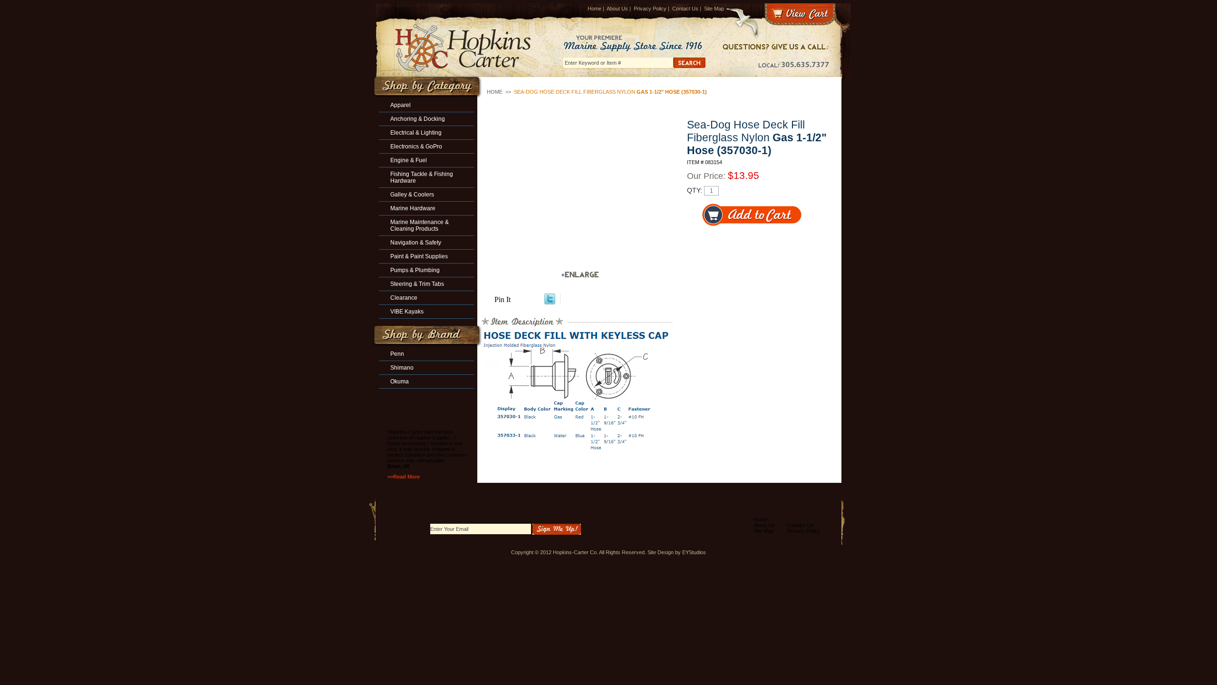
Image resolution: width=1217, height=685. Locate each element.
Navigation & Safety (415, 242)
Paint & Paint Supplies (419, 256)
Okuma (399, 381)
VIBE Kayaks (407, 311)
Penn (397, 354)
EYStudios (694, 552)
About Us (617, 8)
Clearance (403, 297)
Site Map (714, 8)
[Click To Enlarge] (580, 275)
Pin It (502, 299)
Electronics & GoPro (416, 146)
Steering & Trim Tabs (417, 284)
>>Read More (403, 477)
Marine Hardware (412, 208)
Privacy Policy (650, 8)
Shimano (402, 367)
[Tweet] (549, 302)
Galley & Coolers (412, 194)
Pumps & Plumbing (415, 270)
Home (594, 8)
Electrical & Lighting (416, 132)
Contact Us (685, 8)
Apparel (400, 105)
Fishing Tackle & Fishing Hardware (421, 177)
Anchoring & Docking (417, 119)
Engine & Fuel (408, 160)
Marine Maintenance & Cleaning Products (419, 225)
